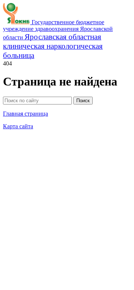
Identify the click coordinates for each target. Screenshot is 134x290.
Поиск (83, 100)
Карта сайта (18, 126)
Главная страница (25, 113)
